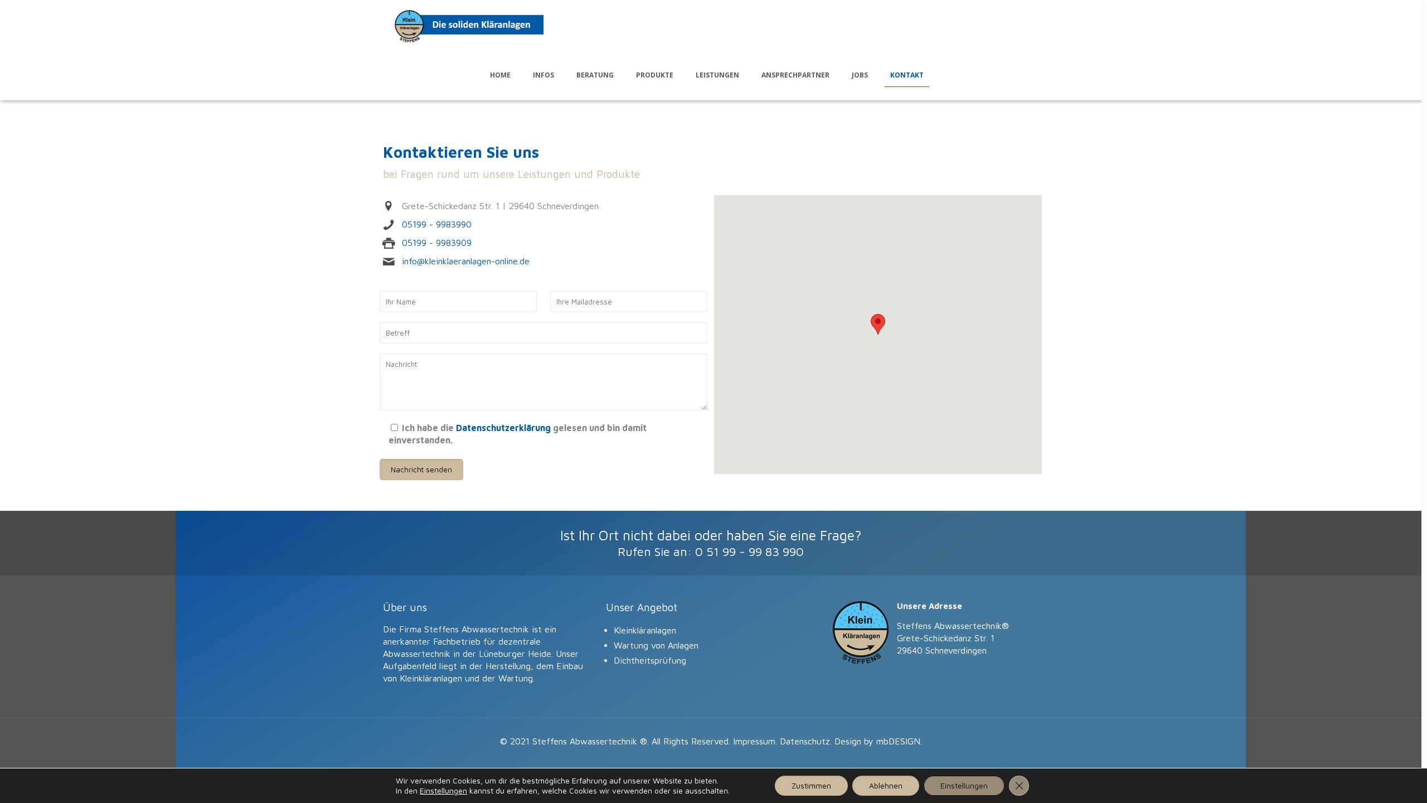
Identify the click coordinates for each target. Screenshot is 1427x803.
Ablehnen (885, 785)
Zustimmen (811, 785)
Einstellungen (964, 785)
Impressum (754, 741)
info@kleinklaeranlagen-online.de (466, 261)
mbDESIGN (898, 741)
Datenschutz (805, 741)
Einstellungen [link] (443, 790)
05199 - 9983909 (437, 243)
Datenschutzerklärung (503, 428)
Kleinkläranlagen (645, 630)
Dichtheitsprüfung (650, 660)
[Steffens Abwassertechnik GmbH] (468, 25)
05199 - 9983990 (437, 224)
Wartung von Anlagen (656, 645)
